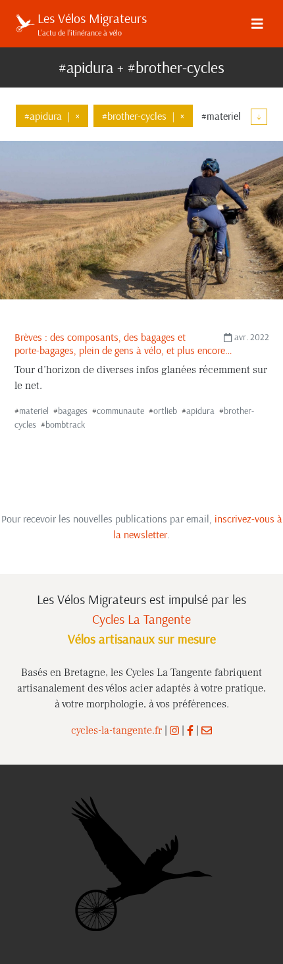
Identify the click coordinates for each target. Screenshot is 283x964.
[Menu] (257, 24)
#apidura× (52, 115)
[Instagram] (174, 730)
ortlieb (165, 411)
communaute (120, 411)
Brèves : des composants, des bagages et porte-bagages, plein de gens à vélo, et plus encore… (123, 343)
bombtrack (65, 424)
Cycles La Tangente (141, 619)
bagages (73, 411)
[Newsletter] (206, 730)
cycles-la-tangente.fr (116, 730)
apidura (200, 411)
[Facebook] (190, 730)
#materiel (221, 115)
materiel (34, 411)
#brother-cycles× (143, 115)
